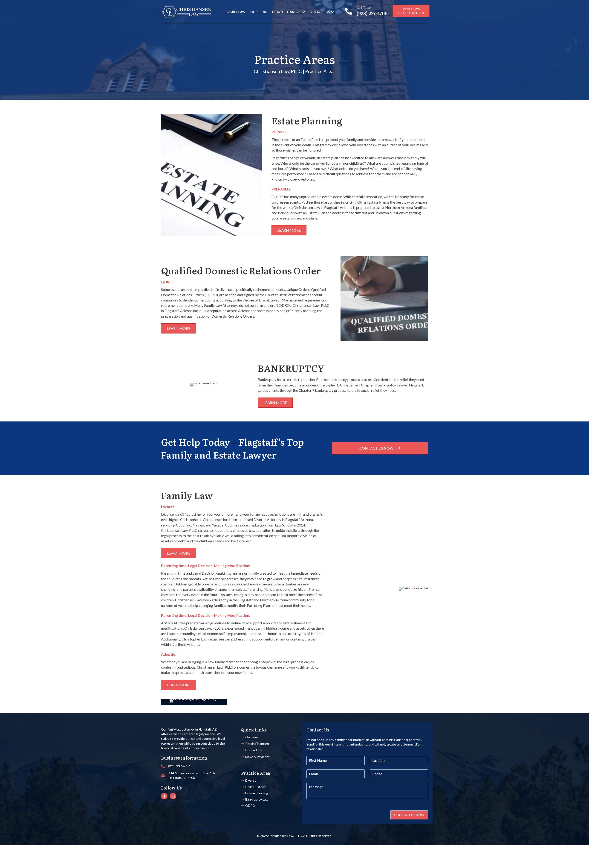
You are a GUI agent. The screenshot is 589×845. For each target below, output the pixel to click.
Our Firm (258, 12)
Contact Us (319, 12)
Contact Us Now (409, 815)
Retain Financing (257, 744)
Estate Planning (256, 793)
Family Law (235, 12)
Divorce (250, 780)
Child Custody (255, 787)
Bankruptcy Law (256, 799)
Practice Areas (286, 12)
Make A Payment (257, 757)
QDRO (250, 805)
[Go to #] (164, 796)
